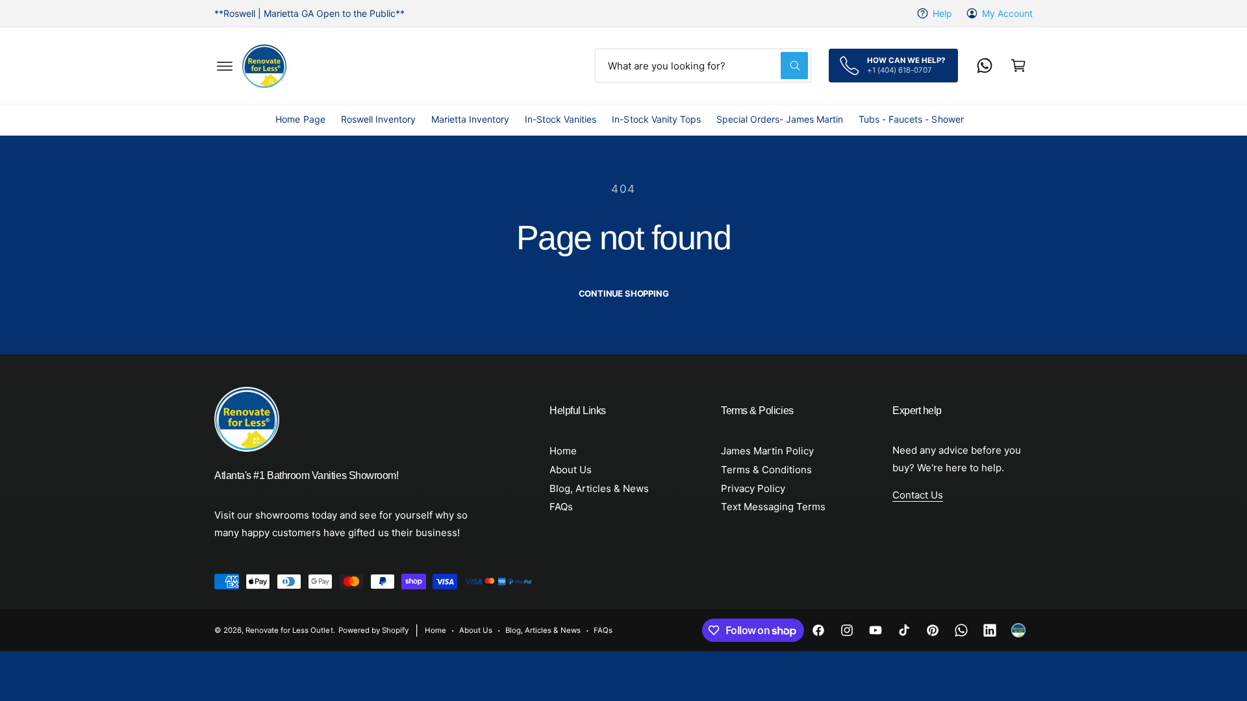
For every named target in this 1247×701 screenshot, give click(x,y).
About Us (570, 469)
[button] (225, 65)
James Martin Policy (767, 451)
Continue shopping (624, 293)
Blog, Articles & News (599, 488)
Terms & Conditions (766, 469)
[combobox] (703, 65)
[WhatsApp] (984, 65)
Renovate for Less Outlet (289, 630)
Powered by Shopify (373, 630)
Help (942, 13)
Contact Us (917, 495)
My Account (1007, 13)
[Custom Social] (1018, 630)
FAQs (561, 506)
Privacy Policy (753, 488)
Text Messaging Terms (773, 506)
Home (563, 451)
